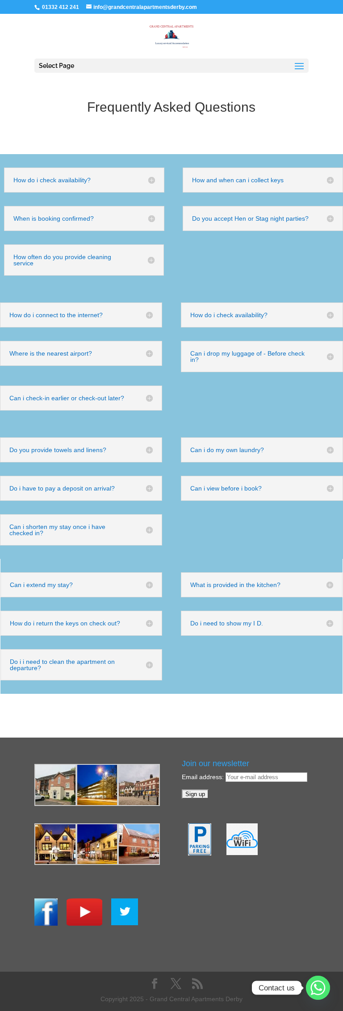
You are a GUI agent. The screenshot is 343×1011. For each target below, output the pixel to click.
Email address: (204, 776)
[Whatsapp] (318, 988)
